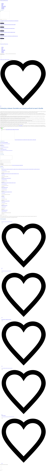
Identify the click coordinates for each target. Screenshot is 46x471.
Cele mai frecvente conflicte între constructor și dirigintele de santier (7, 32)
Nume (1, 160)
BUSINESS (3, 8)
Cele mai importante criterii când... (4, 179)
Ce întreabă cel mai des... (3, 202)
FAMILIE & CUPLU (2, 59)
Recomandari (3, 52)
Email (1, 161)
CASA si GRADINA (4, 6)
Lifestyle (5, 59)
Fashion (2, 4)
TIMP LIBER (3, 7)
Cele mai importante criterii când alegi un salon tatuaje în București (7, 28)
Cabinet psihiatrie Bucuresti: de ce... (4, 188)
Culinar (2, 5)
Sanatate (2, 3)
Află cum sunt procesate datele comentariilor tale (17, 165)
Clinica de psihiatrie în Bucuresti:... (4, 211)
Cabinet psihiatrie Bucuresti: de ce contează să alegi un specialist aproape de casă (6, 150)
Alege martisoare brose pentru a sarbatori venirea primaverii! (12, 129)
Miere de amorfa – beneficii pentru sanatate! (6, 319)
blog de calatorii (20, 125)
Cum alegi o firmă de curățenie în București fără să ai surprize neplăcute (8, 24)
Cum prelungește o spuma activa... (4, 170)
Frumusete (3, 47)
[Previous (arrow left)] (0, 470)
